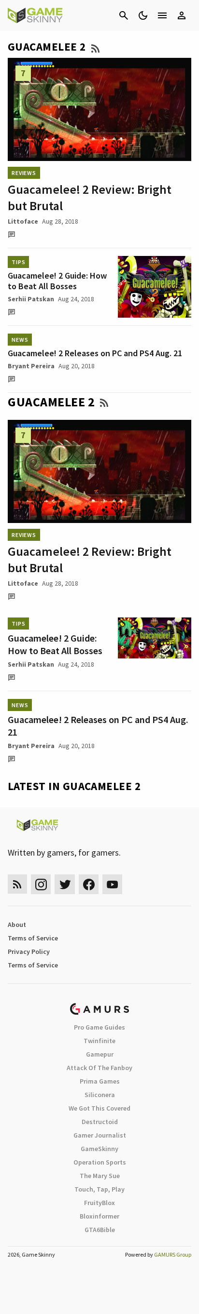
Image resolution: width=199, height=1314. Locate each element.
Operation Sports (99, 1162)
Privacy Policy (29, 951)
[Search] (123, 15)
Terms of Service (33, 938)
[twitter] (65, 884)
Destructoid (100, 1121)
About (17, 924)
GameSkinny (99, 1148)
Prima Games (100, 1081)
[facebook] (89, 884)
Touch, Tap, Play (99, 1189)
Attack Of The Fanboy (99, 1067)
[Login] (181, 15)
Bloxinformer (99, 1216)
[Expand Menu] (162, 15)
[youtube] (112, 884)
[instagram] (41, 884)
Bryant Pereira (31, 366)
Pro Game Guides (99, 1027)
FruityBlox (99, 1202)
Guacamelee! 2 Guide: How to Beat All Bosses (57, 281)
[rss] (17, 884)
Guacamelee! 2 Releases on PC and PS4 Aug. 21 (95, 353)
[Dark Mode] (143, 15)
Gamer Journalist (99, 1135)
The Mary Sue (100, 1175)
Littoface (23, 221)
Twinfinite (99, 1040)
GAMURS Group (172, 1254)
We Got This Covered (99, 1108)
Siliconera (100, 1094)
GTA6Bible (100, 1229)
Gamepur (100, 1054)
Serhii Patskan (31, 299)
